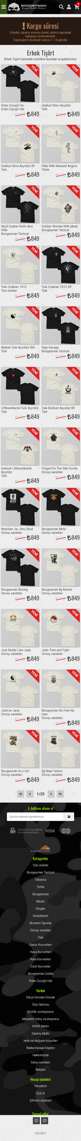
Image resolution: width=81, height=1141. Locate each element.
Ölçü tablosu (40, 1004)
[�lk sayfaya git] (20, 794)
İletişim (41, 1069)
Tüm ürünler (40, 865)
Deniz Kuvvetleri (40, 945)
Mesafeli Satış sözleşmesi (40, 1019)
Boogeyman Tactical (27, 7)
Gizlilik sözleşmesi (40, 1012)
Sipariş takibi (40, 1033)
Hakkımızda (40, 1055)
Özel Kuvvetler (40, 966)
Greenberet (40, 916)
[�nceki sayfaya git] (29, 794)
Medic (40, 901)
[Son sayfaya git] (60, 794)
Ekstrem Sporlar (40, 923)
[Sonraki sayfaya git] (51, 794)
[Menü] (3, 7)
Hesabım (40, 1086)
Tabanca (40, 880)
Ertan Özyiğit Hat (40, 981)
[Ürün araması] (61, 7)
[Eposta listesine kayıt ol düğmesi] (69, 816)
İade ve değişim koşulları (41, 1041)
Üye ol (40, 1093)
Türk (40, 937)
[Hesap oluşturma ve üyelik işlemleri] (69, 7)
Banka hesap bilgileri (40, 1048)
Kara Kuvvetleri (40, 959)
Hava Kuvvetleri (40, 952)
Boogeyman (40, 894)
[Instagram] (36, 1120)
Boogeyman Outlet (40, 974)
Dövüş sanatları (40, 930)
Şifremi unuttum (40, 1100)
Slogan (40, 908)
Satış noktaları (40, 1062)
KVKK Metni (40, 1026)
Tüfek (40, 887)
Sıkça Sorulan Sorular (40, 997)
